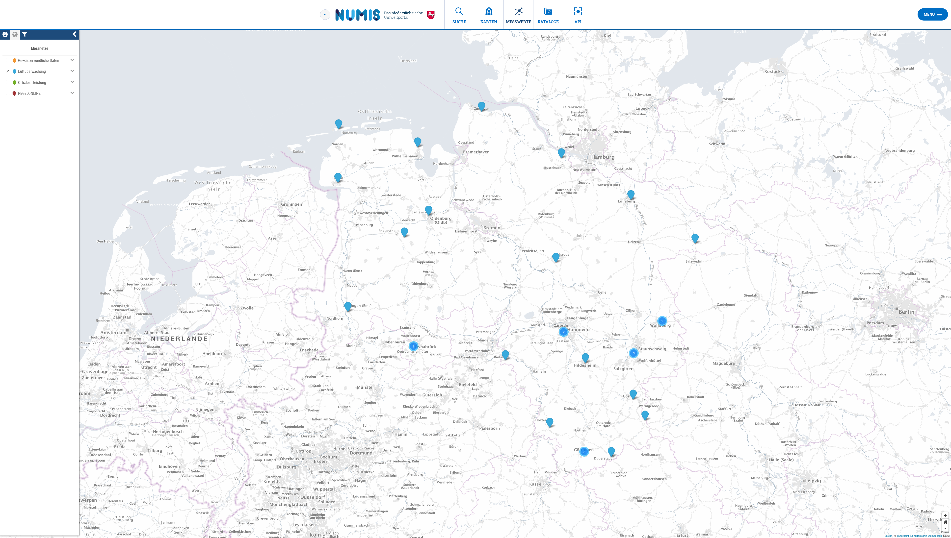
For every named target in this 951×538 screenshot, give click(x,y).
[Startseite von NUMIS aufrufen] (385, 15)
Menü (929, 14)
